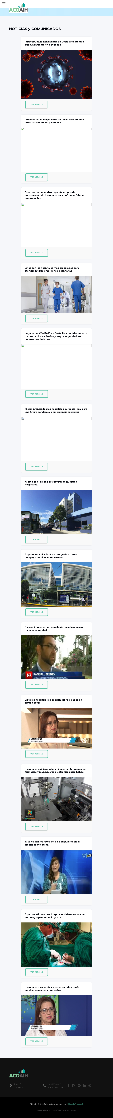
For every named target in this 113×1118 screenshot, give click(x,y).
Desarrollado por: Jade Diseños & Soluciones (56, 1110)
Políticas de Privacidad (75, 1104)
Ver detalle (36, 104)
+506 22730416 (54, 1084)
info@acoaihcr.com (55, 1087)
